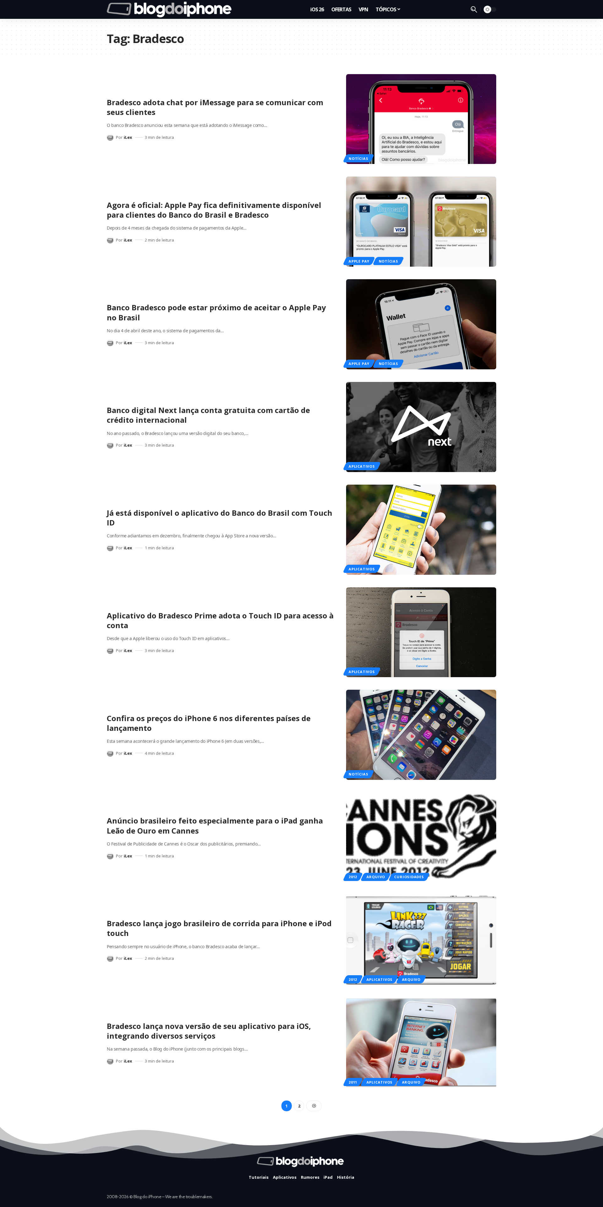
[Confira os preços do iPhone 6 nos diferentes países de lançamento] (421, 735)
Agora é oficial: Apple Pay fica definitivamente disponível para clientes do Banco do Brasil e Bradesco (214, 210)
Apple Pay (359, 261)
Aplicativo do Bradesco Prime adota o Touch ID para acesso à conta (220, 620)
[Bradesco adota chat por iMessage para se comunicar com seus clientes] (421, 119)
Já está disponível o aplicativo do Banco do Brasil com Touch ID (219, 518)
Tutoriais (259, 1177)
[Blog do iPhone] (171, 9)
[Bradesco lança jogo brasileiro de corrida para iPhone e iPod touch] (421, 940)
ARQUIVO (376, 876)
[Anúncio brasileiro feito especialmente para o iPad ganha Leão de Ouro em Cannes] (421, 837)
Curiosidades (409, 876)
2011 (353, 1082)
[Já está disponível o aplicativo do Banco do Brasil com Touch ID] (421, 530)
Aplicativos (362, 466)
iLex (128, 137)
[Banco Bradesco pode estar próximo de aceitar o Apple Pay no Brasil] (421, 324)
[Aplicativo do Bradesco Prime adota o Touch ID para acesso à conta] (421, 632)
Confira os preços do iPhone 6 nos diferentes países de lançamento (209, 723)
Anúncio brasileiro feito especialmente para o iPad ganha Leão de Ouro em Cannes (215, 825)
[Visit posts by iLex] (110, 137)
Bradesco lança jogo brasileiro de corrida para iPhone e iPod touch (219, 928)
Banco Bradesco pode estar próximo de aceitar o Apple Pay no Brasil (216, 312)
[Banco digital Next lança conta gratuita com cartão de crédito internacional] (421, 427)
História (345, 1177)
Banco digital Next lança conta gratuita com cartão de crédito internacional (208, 415)
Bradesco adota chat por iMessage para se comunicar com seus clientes (215, 107)
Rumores (310, 1177)
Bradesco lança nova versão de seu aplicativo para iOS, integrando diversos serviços (209, 1031)
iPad (328, 1177)
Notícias (358, 158)
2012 (353, 876)
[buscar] (474, 9)
